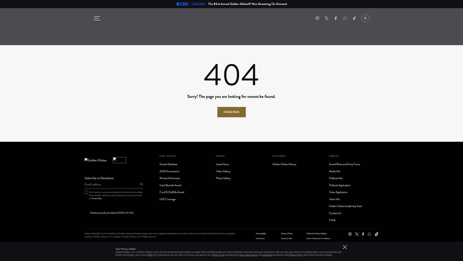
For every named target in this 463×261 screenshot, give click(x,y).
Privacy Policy (97, 198)
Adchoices (260, 238)
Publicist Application (339, 185)
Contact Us (335, 213)
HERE (150, 255)
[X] (326, 18)
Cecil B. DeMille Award (172, 192)
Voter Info (334, 199)
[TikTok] (354, 18)
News (220, 156)
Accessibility (261, 234)
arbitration (268, 255)
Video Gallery (223, 171)
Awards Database (168, 164)
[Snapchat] (345, 18)
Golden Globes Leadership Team (345, 206)
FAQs (332, 220)
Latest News (222, 164)
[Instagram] (317, 18)
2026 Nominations (169, 171)
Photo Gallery (223, 178)
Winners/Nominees (170, 178)
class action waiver (248, 255)
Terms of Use (286, 238)
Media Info (334, 171)
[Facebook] (336, 18)
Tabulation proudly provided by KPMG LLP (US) (111, 213)
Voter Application (338, 192)
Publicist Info (336, 178)
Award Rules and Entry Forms (344, 164)
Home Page (231, 112)
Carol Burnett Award (170, 185)
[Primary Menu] (97, 18)
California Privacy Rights (317, 234)
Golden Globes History (284, 164)
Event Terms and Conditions (318, 238)
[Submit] (141, 184)
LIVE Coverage (168, 199)
